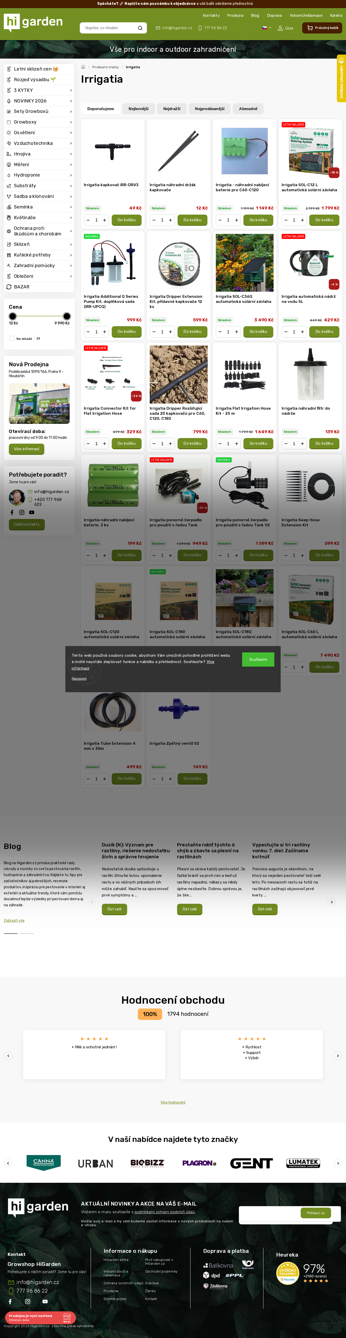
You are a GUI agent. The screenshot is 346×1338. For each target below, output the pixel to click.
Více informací (26, 449)
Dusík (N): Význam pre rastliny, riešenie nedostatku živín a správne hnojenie (136, 851)
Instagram (28, 1302)
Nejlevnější (138, 109)
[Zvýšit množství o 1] (105, 220)
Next (332, 902)
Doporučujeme (100, 109)
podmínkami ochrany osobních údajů (165, 1212)
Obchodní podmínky (161, 1271)
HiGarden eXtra (116, 1260)
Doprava (274, 15)
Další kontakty (27, 524)
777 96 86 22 (32, 1291)
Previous (92, 902)
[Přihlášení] (285, 28)
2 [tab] (27, 933)
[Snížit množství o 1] (88, 220)
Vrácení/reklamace (306, 15)
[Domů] (84, 66)
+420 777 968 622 (48, 502)
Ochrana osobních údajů (123, 1283)
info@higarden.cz (51, 491)
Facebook (11, 1302)
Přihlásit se (316, 1213)
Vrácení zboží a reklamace (116, 1273)
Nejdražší (172, 109)
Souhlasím (258, 659)
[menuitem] (39, 69)
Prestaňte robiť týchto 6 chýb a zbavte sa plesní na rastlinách (208, 851)
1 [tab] (10, 933)
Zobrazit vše (14, 920)
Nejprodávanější (209, 109)
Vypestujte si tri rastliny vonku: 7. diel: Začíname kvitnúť (281, 851)
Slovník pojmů (115, 1299)
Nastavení (79, 679)
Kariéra (336, 15)
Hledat (140, 28)
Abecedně (248, 109)
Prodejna (235, 15)
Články (150, 1291)
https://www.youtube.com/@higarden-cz (47, 1302)
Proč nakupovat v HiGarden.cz (159, 1261)
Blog (255, 15)
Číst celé (114, 909)
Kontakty (211, 15)
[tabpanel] (136, 878)
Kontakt (151, 1299)
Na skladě (28, 339)
